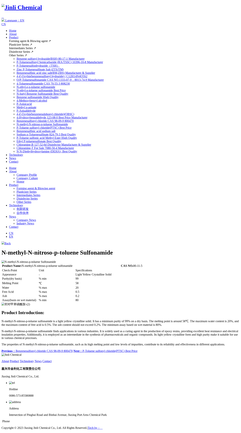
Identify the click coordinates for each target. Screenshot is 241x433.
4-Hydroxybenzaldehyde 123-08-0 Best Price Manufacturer (52, 117)
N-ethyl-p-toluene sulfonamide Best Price (41, 90)
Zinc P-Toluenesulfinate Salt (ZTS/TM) (40, 69)
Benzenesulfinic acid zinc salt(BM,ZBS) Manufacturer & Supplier (56, 72)
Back (8, 243)
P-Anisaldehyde (26, 110)
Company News (26, 220)
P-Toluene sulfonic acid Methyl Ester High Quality (47, 137)
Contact (13, 161)
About (13, 34)
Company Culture (27, 178)
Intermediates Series (28, 195)
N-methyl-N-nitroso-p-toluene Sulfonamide (42, 124)
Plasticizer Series (27, 191)
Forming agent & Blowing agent (36, 188)
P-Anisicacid (24, 104)
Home (12, 30)
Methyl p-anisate (26, 107)
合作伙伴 (23, 212)
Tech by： (95, 427)
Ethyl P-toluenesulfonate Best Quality (39, 141)
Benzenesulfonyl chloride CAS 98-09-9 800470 (45, 120)
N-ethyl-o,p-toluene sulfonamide (36, 87)
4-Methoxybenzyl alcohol (32, 100)
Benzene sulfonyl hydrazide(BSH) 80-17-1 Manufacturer (51, 58)
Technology (16, 154)
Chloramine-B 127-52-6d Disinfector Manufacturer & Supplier (54, 144)
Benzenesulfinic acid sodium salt (36, 131)
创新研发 (23, 208)
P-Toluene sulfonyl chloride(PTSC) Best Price (44, 127)
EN (11, 236)
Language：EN (14, 20)
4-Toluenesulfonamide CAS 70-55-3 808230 (43, 83)
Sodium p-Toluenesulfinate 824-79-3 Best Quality (46, 134)
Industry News (25, 223)
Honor (20, 181)
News (12, 158)
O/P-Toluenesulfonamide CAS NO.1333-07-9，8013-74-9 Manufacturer (60, 79)
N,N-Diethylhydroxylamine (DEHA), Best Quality (47, 151)
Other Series (24, 201)
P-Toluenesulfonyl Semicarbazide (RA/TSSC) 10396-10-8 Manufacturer (60, 62)
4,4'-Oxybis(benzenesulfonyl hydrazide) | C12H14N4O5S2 (52, 76)
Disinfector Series (27, 198)
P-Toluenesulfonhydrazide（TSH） (38, 65)
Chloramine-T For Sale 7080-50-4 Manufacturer (45, 148)
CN (4, 24)
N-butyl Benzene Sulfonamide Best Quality (42, 93)
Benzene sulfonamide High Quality (38, 97)
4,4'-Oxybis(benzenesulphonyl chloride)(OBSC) (45, 114)
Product (13, 37)
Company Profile (27, 174)
